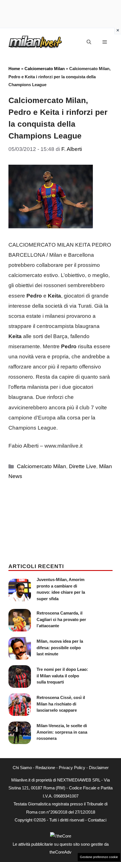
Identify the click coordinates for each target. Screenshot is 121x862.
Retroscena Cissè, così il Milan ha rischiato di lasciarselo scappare (61, 704)
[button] (89, 42)
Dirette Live (82, 466)
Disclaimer (99, 767)
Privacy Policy (72, 767)
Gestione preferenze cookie (99, 857)
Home (14, 68)
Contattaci (97, 820)
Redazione (45, 767)
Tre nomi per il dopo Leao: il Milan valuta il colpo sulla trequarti (62, 675)
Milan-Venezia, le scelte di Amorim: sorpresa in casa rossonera (62, 732)
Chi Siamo (22, 767)
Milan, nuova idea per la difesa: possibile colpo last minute (60, 647)
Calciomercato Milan (44, 68)
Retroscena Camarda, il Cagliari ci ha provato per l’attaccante (61, 619)
